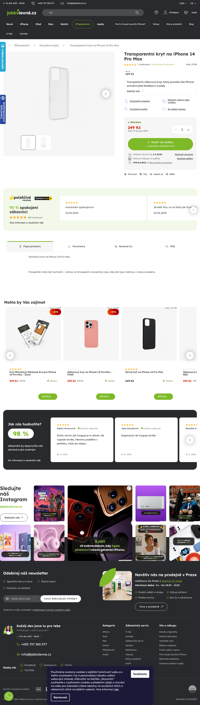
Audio (105, 654)
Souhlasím (140, 674)
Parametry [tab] (79, 246)
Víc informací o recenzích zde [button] (24, 460)
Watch (106, 645)
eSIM (128, 663)
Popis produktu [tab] (32, 246)
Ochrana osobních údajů (171, 663)
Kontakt (129, 636)
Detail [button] (46, 396)
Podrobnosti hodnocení (162, 64)
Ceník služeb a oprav (169, 650)
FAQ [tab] (172, 246)
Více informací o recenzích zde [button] (26, 222)
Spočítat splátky (185, 158)
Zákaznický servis (134, 641)
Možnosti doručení (184, 154)
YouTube (29, 670)
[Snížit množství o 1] (176, 129)
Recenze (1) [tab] (125, 246)
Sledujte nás (12, 517)
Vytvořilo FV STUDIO (186, 699)
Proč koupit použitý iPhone (172, 654)
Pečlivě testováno (168, 636)
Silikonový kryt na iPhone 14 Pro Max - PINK (89, 373)
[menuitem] (9, 24)
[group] (33, 355)
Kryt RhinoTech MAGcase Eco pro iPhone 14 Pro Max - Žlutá (32, 373)
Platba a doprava (167, 645)
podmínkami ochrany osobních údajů (51, 610)
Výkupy (129, 654)
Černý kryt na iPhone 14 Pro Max (144, 372)
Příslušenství (109, 650)
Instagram (50, 665)
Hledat (137, 12)
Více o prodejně (149, 606)
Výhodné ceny (166, 641)
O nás (128, 632)
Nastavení (60, 697)
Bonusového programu (161, 162)
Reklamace (131, 650)
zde (116, 689)
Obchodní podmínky (169, 659)
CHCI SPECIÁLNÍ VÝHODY (60, 598)
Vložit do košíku (160, 144)
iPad (105, 636)
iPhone (106, 632)
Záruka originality (168, 632)
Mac (105, 641)
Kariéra (129, 645)
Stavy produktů (133, 659)
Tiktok (68, 665)
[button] (106, 94)
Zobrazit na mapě (172, 580)
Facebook (30, 665)
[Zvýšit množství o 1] (188, 129)
